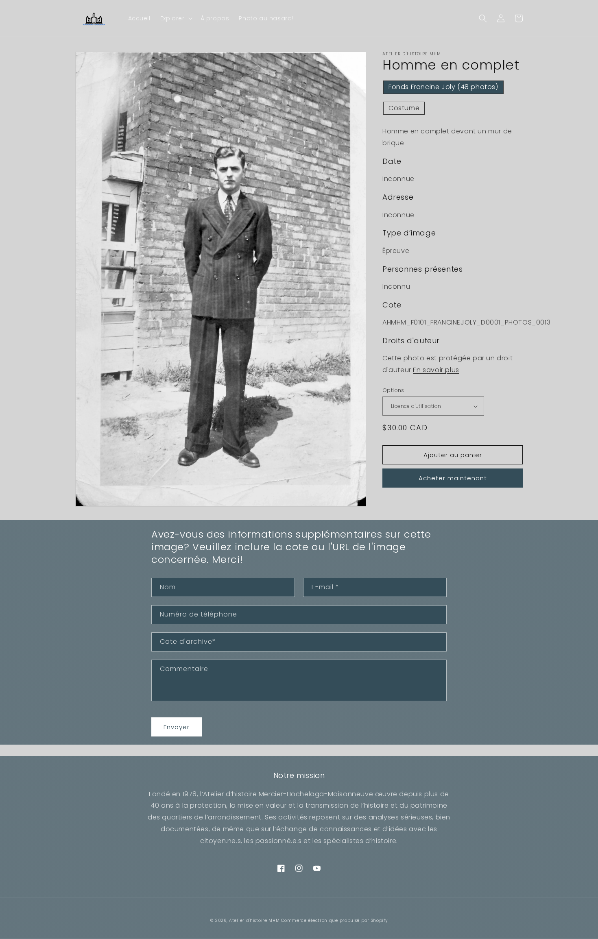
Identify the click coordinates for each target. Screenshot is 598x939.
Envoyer (177, 727)
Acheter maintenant (453, 478)
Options (393, 390)
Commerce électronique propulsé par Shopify (334, 920)
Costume (403, 108)
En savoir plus (436, 370)
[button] (175, 18)
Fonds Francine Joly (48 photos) (443, 87)
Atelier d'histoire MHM (254, 920)
